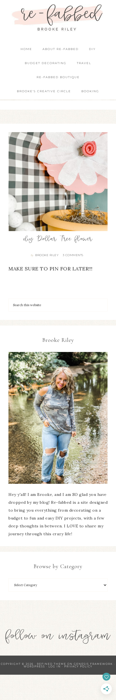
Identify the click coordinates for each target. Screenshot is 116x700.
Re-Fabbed (58, 17)
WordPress (34, 666)
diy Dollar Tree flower (58, 239)
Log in (54, 666)
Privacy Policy (78, 666)
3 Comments (73, 255)
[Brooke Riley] (58, 418)
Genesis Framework (93, 663)
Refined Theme (51, 663)
